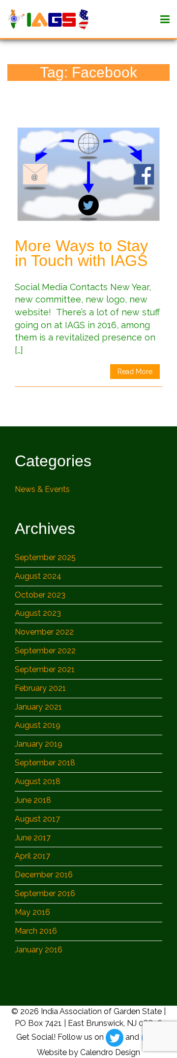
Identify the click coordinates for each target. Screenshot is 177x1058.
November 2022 (44, 632)
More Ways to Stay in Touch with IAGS (81, 253)
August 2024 (38, 576)
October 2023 (40, 595)
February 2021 (40, 688)
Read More (135, 372)
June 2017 (33, 837)
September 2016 (45, 893)
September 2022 (45, 650)
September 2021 (45, 669)
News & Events (42, 489)
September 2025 (45, 557)
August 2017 (37, 819)
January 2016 (38, 949)
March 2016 (36, 931)
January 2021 (38, 707)
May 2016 (32, 912)
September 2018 (45, 762)
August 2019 (37, 725)
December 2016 (44, 874)
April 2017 (32, 856)
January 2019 (38, 744)
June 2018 (33, 800)
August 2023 (38, 613)
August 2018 (37, 781)
